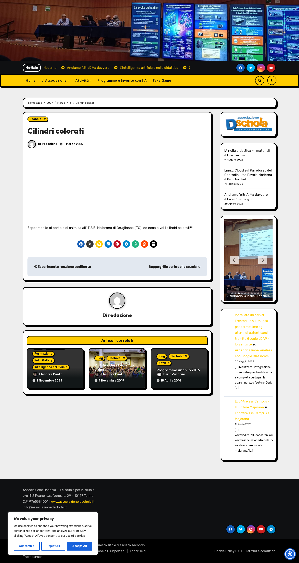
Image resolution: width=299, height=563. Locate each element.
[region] (53, 533)
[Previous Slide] (234, 260)
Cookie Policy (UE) (228, 551)
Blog (99, 358)
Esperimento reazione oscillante (64, 267)
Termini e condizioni (261, 551)
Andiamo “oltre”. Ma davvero (246, 195)
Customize (26, 546)
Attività (82, 80)
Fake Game (162, 80)
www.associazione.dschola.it (72, 502)
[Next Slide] (262, 260)
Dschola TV (37, 119)
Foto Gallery (43, 360)
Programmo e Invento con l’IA (122, 80)
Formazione (43, 353)
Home (31, 80)
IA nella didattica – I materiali (247, 151)
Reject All (53, 546)
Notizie (163, 363)
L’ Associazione (55, 80)
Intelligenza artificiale (50, 367)
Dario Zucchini (174, 374)
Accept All (79, 546)
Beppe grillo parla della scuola (173, 267)
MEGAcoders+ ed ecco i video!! (114, 367)
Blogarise (136, 551)
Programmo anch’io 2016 (178, 370)
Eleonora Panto (50, 374)
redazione (49, 144)
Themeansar (32, 557)
